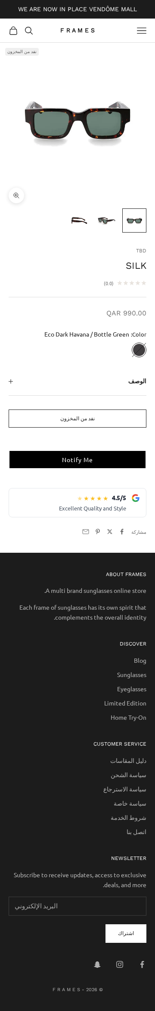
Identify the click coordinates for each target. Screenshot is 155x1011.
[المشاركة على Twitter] (109, 531)
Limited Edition (125, 703)
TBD (141, 251)
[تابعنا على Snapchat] (97, 964)
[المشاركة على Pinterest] (97, 531)
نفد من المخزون (77, 418)
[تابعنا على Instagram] (119, 964)
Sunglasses (131, 674)
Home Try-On (128, 717)
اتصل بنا (136, 831)
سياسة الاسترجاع (124, 789)
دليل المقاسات (128, 760)
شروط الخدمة (128, 817)
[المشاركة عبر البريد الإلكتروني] (85, 531)
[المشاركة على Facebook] (121, 531)
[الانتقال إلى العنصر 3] (79, 220)
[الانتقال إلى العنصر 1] (134, 220)
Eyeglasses (131, 689)
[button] (77, 459)
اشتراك (126, 932)
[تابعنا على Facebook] (142, 964)
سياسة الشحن (128, 774)
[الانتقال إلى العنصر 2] (107, 220)
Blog (140, 660)
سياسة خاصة (130, 803)
